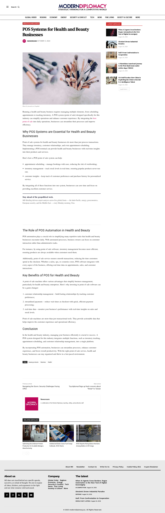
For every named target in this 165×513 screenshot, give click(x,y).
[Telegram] (50, 47)
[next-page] (27, 453)
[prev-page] (24, 453)
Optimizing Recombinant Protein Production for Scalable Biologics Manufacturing (33, 446)
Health (50, 362)
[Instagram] (12, 495)
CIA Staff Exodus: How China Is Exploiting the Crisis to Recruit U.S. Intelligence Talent (129, 79)
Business (43, 362)
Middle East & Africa (83, 501)
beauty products (33, 362)
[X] (30, 47)
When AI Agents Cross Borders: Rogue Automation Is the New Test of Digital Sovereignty (129, 32)
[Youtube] (31, 495)
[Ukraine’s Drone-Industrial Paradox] (111, 44)
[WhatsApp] (35, 47)
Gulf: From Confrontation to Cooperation (128, 53)
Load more (123, 89)
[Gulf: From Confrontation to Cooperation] (111, 55)
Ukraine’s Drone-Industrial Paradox (128, 42)
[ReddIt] (45, 47)
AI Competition (81, 487)
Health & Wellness (31, 23)
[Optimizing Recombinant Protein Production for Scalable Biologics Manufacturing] (35, 433)
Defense (79, 494)
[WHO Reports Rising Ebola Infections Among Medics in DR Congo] (88, 433)
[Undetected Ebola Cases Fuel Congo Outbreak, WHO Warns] (61, 433)
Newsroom (32, 41)
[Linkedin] (40, 47)
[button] (15, 7)
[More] (56, 47)
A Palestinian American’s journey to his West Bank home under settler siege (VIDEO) (130, 66)
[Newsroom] (25, 41)
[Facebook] (25, 47)
